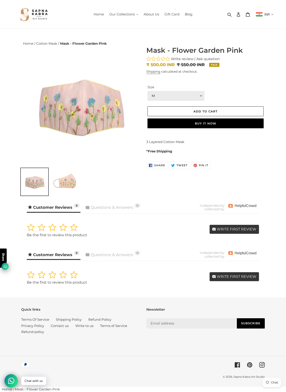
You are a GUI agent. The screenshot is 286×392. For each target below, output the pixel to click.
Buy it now (205, 123)
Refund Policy (99, 319)
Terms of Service (113, 326)
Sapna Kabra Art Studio (249, 376)
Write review (182, 59)
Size (150, 87)
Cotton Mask (47, 43)
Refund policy (32, 332)
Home (28, 43)
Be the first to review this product (57, 235)
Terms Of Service (35, 319)
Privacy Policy (32, 326)
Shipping (153, 72)
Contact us (60, 326)
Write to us (84, 326)
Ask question (208, 59)
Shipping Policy (69, 319)
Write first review (236, 229)
